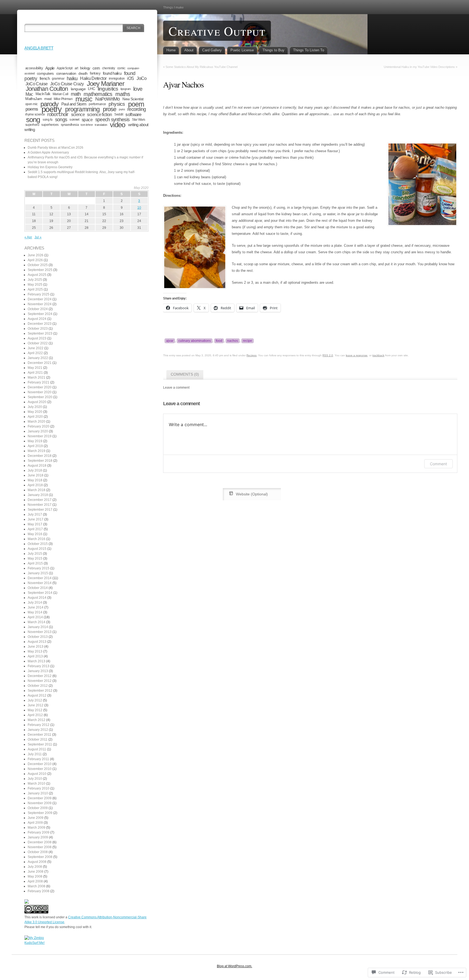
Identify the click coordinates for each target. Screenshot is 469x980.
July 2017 (35, 514)
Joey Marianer (105, 83)
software (133, 114)
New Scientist (133, 99)
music (83, 99)
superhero (32, 124)
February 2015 (38, 568)
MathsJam (33, 99)
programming (82, 109)
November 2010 (40, 769)
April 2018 (35, 485)
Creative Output (217, 30)
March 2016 (36, 539)
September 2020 (40, 397)
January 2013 (38, 671)
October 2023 (38, 328)
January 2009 (38, 837)
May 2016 (35, 534)
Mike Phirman (63, 99)
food (219, 341)
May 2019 (35, 441)
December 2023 (40, 324)
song (33, 120)
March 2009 (36, 827)
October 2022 (38, 343)
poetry (52, 109)
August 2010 (37, 774)
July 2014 (35, 602)
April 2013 (35, 656)
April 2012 (35, 715)
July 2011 (35, 754)
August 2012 (37, 695)
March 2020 (36, 421)
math (76, 94)
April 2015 (35, 563)
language (78, 89)
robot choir (57, 114)
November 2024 (40, 304)
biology (85, 68)
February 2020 (38, 426)
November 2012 (40, 681)
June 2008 (35, 871)
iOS (130, 78)
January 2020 (38, 431)
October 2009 (38, 808)
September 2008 (40, 857)
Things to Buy (273, 50)
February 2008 (38, 891)
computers (45, 73)
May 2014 (35, 612)
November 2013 (40, 632)
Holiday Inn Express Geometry (50, 167)
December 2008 (40, 842)
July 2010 (35, 779)
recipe (247, 341)
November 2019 (40, 436)
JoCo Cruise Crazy (67, 83)
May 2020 (35, 412)
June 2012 (35, 705)
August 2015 (37, 549)
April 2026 (35, 260)
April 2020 (35, 417)
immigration (117, 78)
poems (32, 109)
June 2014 (35, 607)
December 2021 (40, 363)
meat (48, 99)
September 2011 (40, 744)
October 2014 (38, 588)
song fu (48, 119)
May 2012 (35, 710)
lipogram (126, 88)
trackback (378, 355)
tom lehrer (87, 124)
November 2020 (40, 392)
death (82, 73)
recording (136, 109)
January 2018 (38, 495)
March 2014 (36, 622)
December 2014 (40, 578)
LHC (91, 89)
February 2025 (38, 294)
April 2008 (35, 881)
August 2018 (37, 465)
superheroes (50, 125)
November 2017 (40, 505)
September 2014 (40, 593)
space (87, 119)
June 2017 (35, 519)
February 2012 (38, 725)
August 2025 (37, 275)
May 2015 (35, 558)
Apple (50, 68)
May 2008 (35, 876)
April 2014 (35, 617)
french (45, 78)
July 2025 (35, 280)
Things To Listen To (308, 50)
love (137, 89)
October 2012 (38, 686)
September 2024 (40, 314)
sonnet (74, 119)
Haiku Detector (93, 78)
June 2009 (35, 818)
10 (139, 208)
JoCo (141, 78)
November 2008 (40, 847)
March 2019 (36, 451)
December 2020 (40, 387)
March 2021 (36, 377)
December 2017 (40, 500)
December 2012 (40, 676)
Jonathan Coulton (47, 88)
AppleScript (64, 68)
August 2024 (37, 319)
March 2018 (36, 490)
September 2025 (40, 270)
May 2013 (35, 651)
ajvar (169, 341)
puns (122, 109)
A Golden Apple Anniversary (48, 152)
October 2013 (38, 637)
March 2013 (36, 661)
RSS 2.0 (327, 355)
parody (49, 104)
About (189, 50)
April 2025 (35, 289)
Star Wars (138, 119)
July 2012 (35, 700)
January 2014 (38, 627)
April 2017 (35, 529)
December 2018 (40, 456)
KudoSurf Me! (34, 943)
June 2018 (35, 475)
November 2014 (40, 583)
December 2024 (40, 299)
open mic (31, 104)
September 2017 (40, 509)
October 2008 (38, 852)
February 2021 (38, 382)
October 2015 (38, 544)
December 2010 (40, 764)
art (76, 68)
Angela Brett (38, 48)
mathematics (98, 94)
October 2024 (38, 309)
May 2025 (35, 284)
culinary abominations (194, 341)
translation (101, 124)
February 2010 (38, 788)
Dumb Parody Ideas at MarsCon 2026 (55, 147)
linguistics (108, 89)
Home (171, 50)
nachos (232, 341)
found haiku (112, 73)
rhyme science (35, 114)
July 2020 (35, 407)
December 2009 (40, 798)
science (78, 114)
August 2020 (37, 402)
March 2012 (36, 720)
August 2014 (37, 598)
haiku (72, 78)
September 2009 (40, 813)
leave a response (356, 355)
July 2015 (35, 553)
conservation (66, 73)
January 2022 (38, 358)
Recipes (251, 355)
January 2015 (38, 573)
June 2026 (35, 255)
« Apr (28, 237)
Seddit (118, 114)
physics (117, 104)
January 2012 (38, 730)
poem (136, 104)
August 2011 (37, 749)
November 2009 (40, 803)
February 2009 (38, 832)
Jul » (38, 237)
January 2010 (38, 793)
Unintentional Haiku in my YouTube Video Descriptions (419, 66)
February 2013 (38, 666)
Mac (29, 94)
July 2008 (35, 867)
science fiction (99, 114)
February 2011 (38, 759)
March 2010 (36, 783)
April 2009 (35, 823)
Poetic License (242, 50)
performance (97, 104)
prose (109, 109)
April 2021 (35, 372)
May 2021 (35, 368)
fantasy (95, 73)
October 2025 (38, 265)
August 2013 (37, 642)
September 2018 (40, 461)
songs (61, 119)
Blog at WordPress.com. (234, 966)
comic (121, 68)
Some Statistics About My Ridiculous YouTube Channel (201, 66)
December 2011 (39, 734)
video (117, 125)
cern (96, 68)
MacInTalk (43, 94)
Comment (438, 463)
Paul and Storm (73, 104)
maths (122, 94)
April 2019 (35, 446)
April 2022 (35, 353)
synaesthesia (70, 124)
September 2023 (40, 333)
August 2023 (37, 338)
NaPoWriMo (107, 99)
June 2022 (35, 348)
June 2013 (35, 646)
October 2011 (37, 739)
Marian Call (60, 94)
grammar (58, 78)
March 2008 (36, 886)
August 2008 (37, 862)
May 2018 (35, 480)
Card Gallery (212, 50)
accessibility (34, 68)
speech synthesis (112, 119)
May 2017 (35, 524)
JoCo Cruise (37, 83)
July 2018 (35, 470)
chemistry (108, 68)
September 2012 (40, 690)
